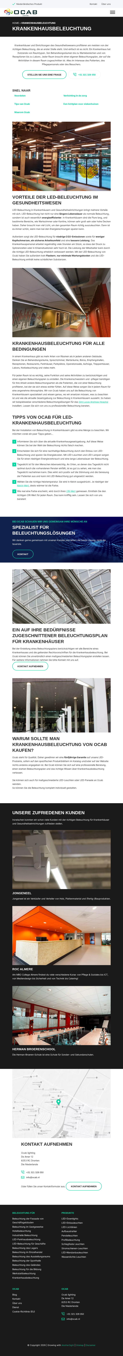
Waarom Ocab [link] (22, 112)
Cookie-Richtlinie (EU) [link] (23, 1311)
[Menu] (112, 12)
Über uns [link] (106, 4)
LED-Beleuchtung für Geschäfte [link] (28, 1243)
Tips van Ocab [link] (22, 104)
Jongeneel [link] (22, 893)
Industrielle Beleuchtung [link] (24, 1235)
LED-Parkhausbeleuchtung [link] (26, 1239)
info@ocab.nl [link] (33, 1177)
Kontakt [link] (93, 4)
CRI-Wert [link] (71, 491)
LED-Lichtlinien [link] (69, 1227)
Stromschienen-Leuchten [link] (75, 1248)
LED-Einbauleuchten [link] (72, 1222)
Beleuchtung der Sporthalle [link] (26, 1260)
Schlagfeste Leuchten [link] (73, 1244)
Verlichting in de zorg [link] (75, 95)
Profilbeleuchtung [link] (71, 1239)
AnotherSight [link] (68, 1345)
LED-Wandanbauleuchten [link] (75, 1252)
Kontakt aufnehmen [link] (30, 666)
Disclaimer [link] (90, 1345)
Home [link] (15, 23)
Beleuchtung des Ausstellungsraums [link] (31, 1256)
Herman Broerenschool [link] (34, 1049)
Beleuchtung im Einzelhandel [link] (27, 1252)
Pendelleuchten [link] (70, 1235)
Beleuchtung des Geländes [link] (26, 1265)
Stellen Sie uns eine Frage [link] (44, 74)
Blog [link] (14, 1294)
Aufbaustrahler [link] (69, 1231)
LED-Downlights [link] (70, 1218)
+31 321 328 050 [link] (87, 74)
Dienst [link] (15, 1307)
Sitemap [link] (80, 1345)
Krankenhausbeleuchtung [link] (25, 1277)
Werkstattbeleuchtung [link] (24, 1273)
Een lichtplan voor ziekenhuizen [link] (80, 104)
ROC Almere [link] (22, 969)
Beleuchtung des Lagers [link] (25, 1248)
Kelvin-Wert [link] (23, 485)
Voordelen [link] (20, 95)
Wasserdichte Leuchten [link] (74, 1256)
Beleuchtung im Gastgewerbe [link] (27, 1226)
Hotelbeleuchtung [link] (21, 1231)
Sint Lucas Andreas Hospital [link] (93, 401)
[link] (61, 887)
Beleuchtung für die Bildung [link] (26, 1269)
